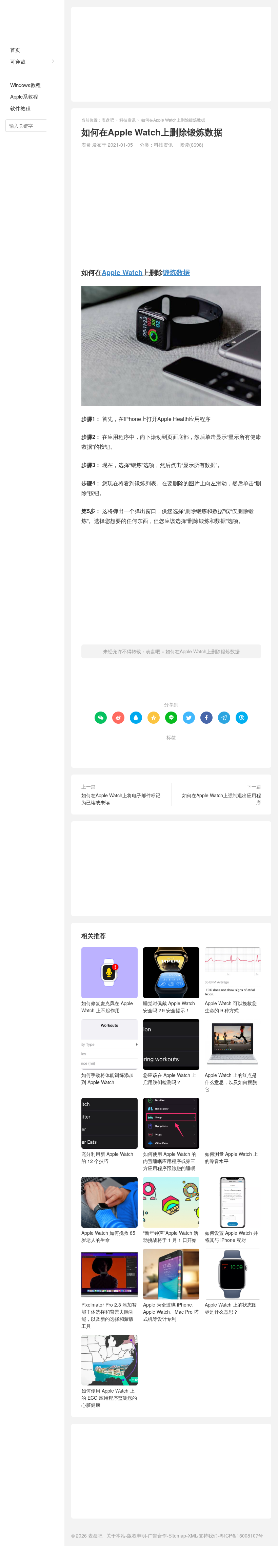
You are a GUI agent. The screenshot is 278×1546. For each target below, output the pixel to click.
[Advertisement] (171, 54)
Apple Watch (122, 272)
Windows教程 (25, 84)
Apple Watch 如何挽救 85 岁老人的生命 (108, 1236)
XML (192, 1535)
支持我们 (208, 1535)
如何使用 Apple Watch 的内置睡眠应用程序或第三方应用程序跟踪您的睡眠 (169, 1160)
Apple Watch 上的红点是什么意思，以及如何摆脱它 (231, 1082)
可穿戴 (17, 61)
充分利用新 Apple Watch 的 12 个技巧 (107, 1157)
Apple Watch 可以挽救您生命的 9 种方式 (231, 1007)
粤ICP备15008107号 (241, 1535)
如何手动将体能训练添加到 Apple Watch (107, 1078)
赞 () (171, 682)
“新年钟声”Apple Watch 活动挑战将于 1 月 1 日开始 (170, 1236)
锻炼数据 (176, 272)
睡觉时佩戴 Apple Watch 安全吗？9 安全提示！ (169, 1007)
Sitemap (177, 1535)
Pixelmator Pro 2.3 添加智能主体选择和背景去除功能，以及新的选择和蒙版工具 (109, 1315)
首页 (15, 49)
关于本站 (115, 1535)
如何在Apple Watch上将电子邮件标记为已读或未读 (120, 799)
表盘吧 (32, 20)
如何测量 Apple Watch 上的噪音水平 (231, 1157)
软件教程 (20, 108)
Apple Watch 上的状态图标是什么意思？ (231, 1308)
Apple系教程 (24, 96)
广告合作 (157, 1535)
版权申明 (136, 1535)
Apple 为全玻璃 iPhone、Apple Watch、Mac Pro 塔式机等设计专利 (171, 1311)
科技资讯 (20, 73)
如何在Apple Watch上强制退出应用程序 (221, 799)
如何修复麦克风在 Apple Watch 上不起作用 (107, 1007)
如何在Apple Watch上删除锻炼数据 (202, 651)
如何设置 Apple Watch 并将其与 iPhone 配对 (231, 1236)
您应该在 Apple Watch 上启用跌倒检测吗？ (169, 1078)
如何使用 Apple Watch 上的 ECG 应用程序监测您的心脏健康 (109, 1397)
